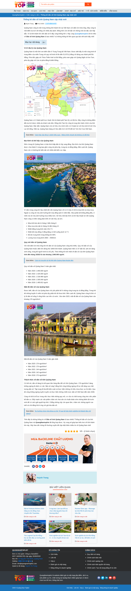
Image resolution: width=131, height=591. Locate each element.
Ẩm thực (17, 11)
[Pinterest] (114, 578)
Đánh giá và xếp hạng (58, 564)
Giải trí (81, 11)
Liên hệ (53, 558)
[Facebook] (99, 578)
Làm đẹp (59, 11)
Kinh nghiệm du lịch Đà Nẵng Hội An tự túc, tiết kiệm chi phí (85, 537)
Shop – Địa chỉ (70, 11)
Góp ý (53, 561)
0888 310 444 (23, 561)
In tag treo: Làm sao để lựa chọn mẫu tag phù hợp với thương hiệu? (58, 511)
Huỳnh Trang (29, 23)
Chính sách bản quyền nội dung (98, 564)
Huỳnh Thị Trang (31, 566)
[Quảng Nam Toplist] (24, 4)
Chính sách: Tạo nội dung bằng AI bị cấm (102, 568)
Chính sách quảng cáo (95, 561)
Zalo (30, 561)
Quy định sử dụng (93, 554)
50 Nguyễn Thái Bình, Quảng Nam (30, 559)
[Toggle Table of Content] (43, 42)
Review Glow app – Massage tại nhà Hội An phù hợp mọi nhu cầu (85, 511)
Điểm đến (103, 11)
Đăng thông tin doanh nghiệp (61, 568)
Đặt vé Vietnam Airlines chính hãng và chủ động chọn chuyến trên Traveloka (34, 511)
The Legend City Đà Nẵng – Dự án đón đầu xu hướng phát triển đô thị (34, 538)
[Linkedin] (106, 578)
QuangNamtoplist (18, 15)
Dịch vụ (26, 11)
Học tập (51, 11)
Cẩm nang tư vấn (32, 15)
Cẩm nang (113, 11)
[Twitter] (102, 578)
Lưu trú (42, 11)
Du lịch (34, 11)
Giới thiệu (54, 554)
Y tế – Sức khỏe (92, 11)
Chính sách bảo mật (94, 558)
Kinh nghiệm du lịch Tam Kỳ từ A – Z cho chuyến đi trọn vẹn (59, 537)
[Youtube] (110, 578)
